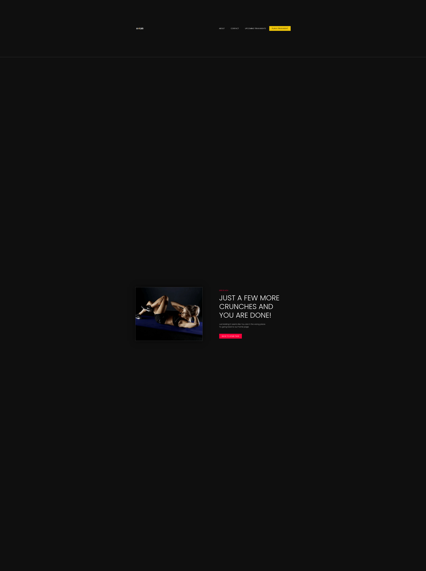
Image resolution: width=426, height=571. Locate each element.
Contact (235, 28)
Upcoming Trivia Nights (255, 28)
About (222, 28)
